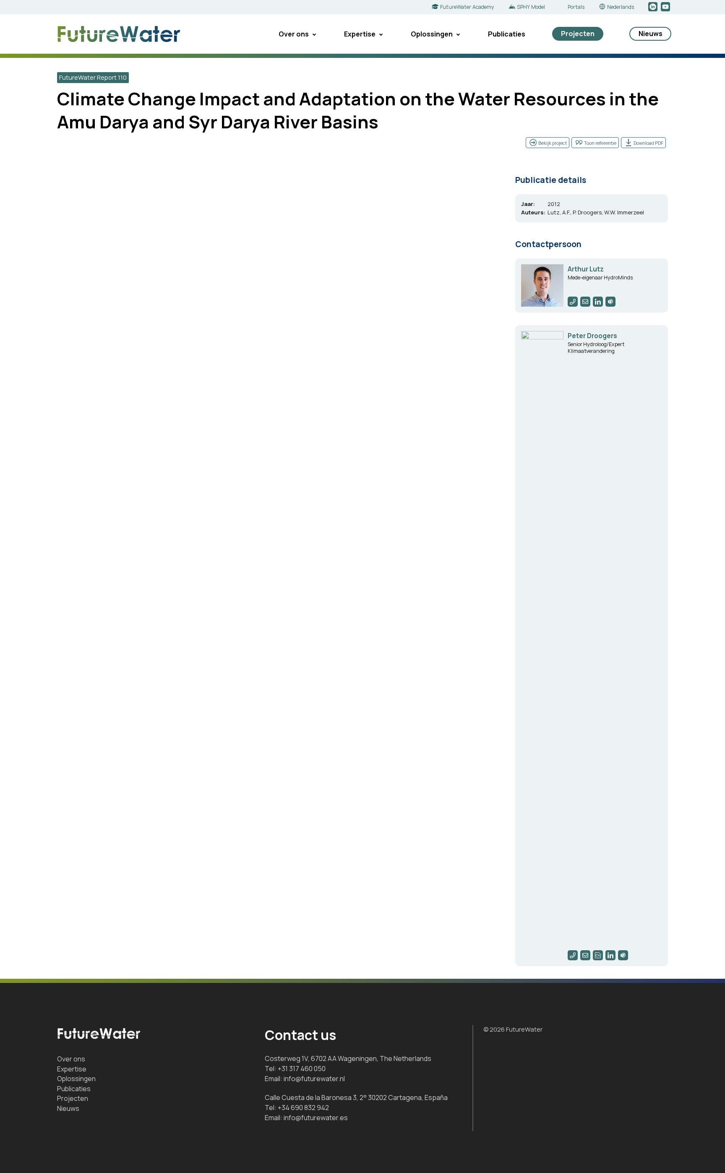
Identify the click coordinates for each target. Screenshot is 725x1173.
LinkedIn (653, 7)
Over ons (294, 34)
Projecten (578, 33)
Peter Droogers (592, 335)
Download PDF (648, 143)
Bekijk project (552, 143)
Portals (576, 6)
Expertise (360, 34)
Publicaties (506, 34)
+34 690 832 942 (303, 1107)
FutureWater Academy (467, 6)
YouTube (666, 7)
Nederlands (620, 6)
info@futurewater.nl (314, 1078)
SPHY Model (531, 6)
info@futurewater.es (316, 1117)
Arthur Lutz (586, 269)
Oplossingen (432, 34)
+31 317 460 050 (302, 1068)
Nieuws (650, 33)
